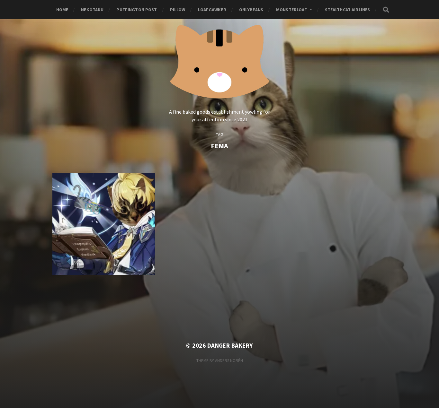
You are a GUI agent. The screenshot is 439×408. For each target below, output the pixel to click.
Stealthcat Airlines (347, 10)
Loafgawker (212, 10)
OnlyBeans (251, 10)
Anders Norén (229, 360)
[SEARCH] (386, 10)
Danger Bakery (230, 345)
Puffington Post (136, 10)
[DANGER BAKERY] (219, 60)
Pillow (177, 10)
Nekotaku (92, 10)
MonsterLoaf (291, 10)
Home (62, 10)
